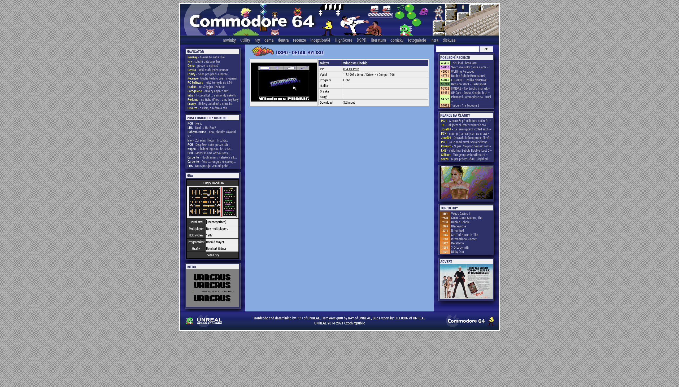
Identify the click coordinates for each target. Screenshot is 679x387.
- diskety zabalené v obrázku (210, 104)
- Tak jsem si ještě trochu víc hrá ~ (465, 125)
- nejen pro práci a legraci (208, 74)
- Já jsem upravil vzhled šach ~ (466, 129)
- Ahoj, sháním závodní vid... (212, 134)
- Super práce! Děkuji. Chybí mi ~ (465, 159)
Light (346, 80)
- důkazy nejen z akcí (208, 91)
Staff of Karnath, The (464, 234)
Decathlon (457, 243)
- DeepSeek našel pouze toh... (209, 144)
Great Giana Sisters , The (466, 218)
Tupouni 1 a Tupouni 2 (465, 105)
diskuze (449, 40)
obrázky (396, 40)
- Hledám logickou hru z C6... (210, 149)
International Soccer (464, 239)
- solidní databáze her (204, 61)
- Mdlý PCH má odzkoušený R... (210, 153)
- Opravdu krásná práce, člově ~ (466, 137)
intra (434, 40)
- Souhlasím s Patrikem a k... (212, 157)
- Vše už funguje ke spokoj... (212, 161)
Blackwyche (458, 226)
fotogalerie (417, 40)
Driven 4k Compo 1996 (380, 74)
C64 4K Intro (351, 69)
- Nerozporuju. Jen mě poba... (209, 166)
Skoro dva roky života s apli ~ (470, 67)
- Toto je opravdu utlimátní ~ (464, 154)
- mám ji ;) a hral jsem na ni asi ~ (465, 133)
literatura (378, 40)
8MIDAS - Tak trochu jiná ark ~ (470, 88)
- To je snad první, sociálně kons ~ (465, 142)
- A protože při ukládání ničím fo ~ (466, 120)
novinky (229, 40)
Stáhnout (349, 102)
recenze (299, 40)
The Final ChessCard (464, 63)
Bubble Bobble (460, 222)
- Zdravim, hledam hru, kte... (208, 140)
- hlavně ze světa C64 (206, 57)
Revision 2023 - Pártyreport (468, 84)
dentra (283, 40)
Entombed (457, 230)
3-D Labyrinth (460, 247)
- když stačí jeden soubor (208, 70)
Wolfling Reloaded (462, 71)
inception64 (320, 40)
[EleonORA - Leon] (466, 183)
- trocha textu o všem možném (212, 78)
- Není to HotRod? (202, 127)
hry (257, 40)
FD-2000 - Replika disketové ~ (470, 80)
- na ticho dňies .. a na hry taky (213, 99)
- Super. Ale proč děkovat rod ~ (466, 146)
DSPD (361, 40)
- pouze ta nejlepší (203, 65)
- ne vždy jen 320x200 (206, 87)
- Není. (195, 123)
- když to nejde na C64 (210, 82)
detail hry (213, 255)
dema (268, 40)
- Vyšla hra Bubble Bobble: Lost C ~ (466, 150)
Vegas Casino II (461, 213)
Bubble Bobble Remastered (468, 75)
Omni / (361, 74)
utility (245, 40)
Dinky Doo (457, 251)
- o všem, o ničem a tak (207, 108)
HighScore (343, 40)
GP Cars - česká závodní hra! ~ (470, 92)
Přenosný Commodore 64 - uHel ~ (471, 99)
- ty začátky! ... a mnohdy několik (212, 95)
